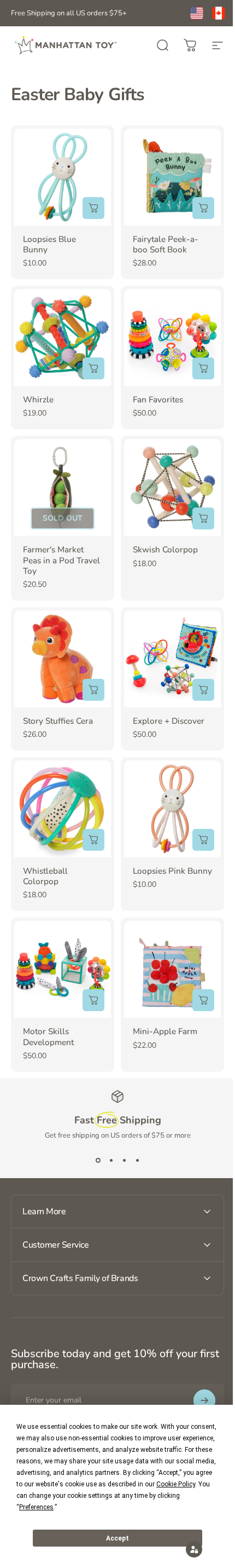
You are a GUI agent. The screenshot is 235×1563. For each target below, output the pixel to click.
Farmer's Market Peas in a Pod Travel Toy (61, 560)
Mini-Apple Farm (165, 1031)
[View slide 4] (137, 1160)
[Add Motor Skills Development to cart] (93, 1000)
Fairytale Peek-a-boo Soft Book (165, 244)
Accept (117, 1538)
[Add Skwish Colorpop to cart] (203, 518)
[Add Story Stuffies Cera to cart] (93, 690)
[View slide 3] (124, 1160)
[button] (186, 1549)
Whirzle (38, 399)
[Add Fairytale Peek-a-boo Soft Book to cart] (203, 208)
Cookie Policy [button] (175, 1484)
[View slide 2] (111, 1160)
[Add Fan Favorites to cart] (203, 368)
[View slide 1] (97, 1160)
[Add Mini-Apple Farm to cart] (203, 1000)
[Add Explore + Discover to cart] (203, 690)
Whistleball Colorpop (45, 876)
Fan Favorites (158, 399)
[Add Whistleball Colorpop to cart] (93, 840)
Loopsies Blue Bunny (49, 244)
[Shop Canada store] (218, 13)
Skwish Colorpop (165, 549)
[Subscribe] (196, 1376)
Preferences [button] (36, 1507)
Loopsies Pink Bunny (172, 871)
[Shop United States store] (196, 13)
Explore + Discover (168, 721)
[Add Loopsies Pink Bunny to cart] (203, 840)
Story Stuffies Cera (58, 721)
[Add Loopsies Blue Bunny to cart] (93, 208)
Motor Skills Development (48, 1036)
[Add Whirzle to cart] (93, 368)
